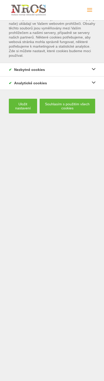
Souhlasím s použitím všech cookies (67, 106)
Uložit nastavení (23, 106)
